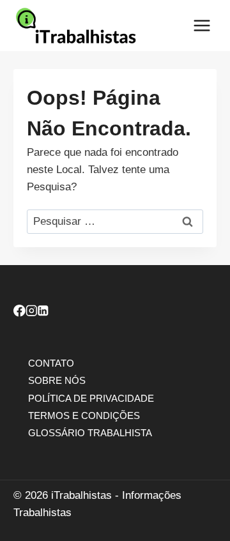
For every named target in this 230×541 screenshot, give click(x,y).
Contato (51, 363)
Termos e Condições (84, 414)
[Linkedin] (43, 312)
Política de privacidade (91, 397)
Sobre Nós (57, 380)
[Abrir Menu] (202, 25)
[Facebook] (19, 312)
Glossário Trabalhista (90, 432)
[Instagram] (32, 312)
